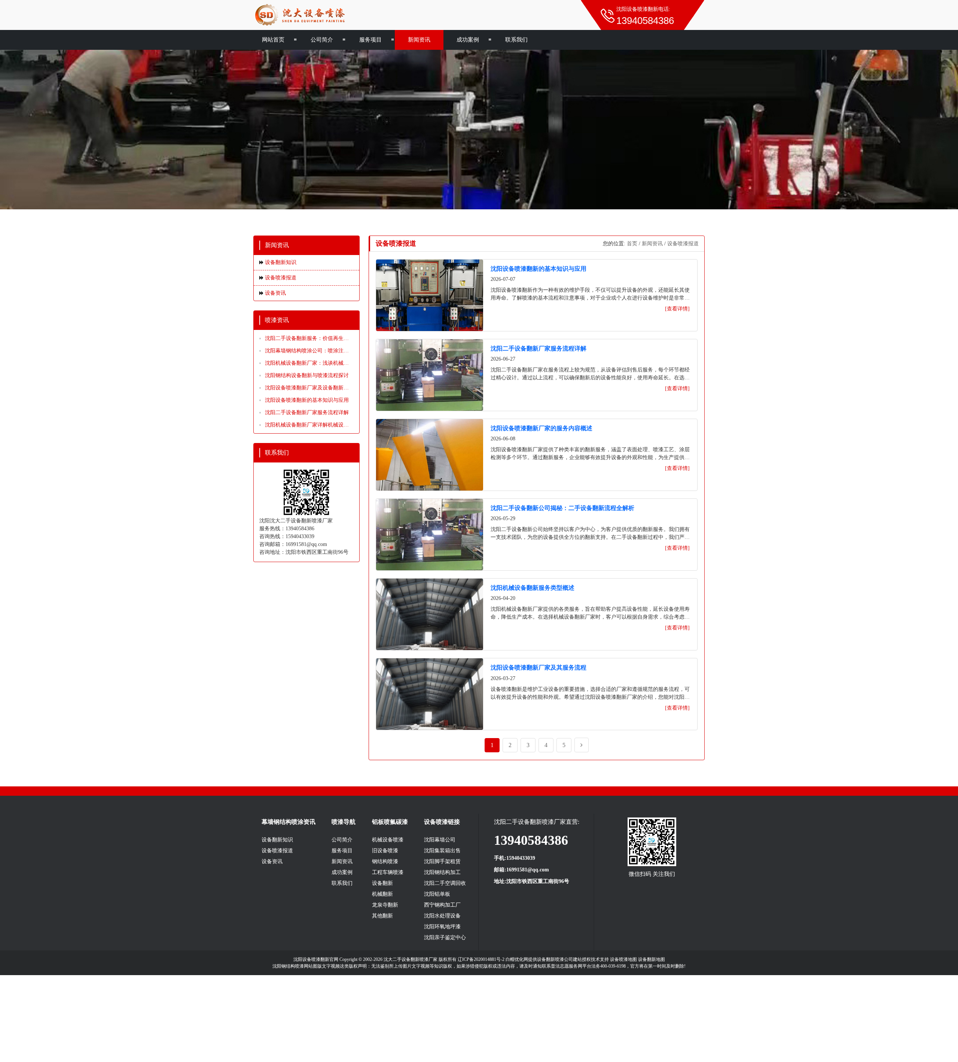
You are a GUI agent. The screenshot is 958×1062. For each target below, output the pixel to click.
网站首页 (273, 40)
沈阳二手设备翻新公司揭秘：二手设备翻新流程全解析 (562, 508)
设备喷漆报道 (280, 277)
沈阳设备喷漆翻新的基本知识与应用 (307, 400)
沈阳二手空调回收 (445, 883)
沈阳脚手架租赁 (442, 861)
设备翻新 (382, 883)
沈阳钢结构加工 (442, 872)
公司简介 (322, 40)
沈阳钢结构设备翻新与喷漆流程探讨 (307, 375)
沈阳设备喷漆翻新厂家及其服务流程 (538, 667)
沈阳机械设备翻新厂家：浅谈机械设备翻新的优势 (307, 363)
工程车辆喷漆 (387, 872)
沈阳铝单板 (437, 894)
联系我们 (516, 40)
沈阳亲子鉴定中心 (445, 937)
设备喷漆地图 (623, 959)
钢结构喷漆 (385, 861)
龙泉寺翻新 (385, 905)
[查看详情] (677, 309)
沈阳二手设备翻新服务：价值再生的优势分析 (307, 339)
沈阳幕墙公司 (439, 840)
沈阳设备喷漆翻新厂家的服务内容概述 (541, 428)
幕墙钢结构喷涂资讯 (288, 822)
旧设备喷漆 (385, 850)
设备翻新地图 (651, 959)
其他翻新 (382, 916)
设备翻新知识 (280, 262)
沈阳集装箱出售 (442, 850)
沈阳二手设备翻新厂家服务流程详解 (307, 412)
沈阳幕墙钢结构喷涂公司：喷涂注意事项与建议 (307, 351)
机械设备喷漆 (387, 840)
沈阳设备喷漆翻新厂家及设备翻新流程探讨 (307, 388)
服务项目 (370, 40)
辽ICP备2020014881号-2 (481, 959)
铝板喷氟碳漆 (390, 822)
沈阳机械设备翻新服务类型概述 (532, 588)
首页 (632, 243)
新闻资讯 (419, 40)
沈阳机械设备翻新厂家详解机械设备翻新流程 (307, 425)
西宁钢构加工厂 (442, 905)
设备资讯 (275, 293)
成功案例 (468, 40)
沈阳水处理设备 (442, 916)
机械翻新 (382, 894)
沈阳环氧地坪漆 (442, 926)
